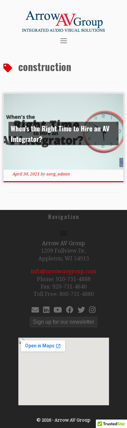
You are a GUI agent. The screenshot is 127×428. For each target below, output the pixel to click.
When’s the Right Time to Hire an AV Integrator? (60, 133)
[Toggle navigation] (63, 40)
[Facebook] (69, 310)
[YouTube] (58, 310)
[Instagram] (92, 310)
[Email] (35, 310)
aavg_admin (58, 174)
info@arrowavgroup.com (63, 271)
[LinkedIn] (46, 310)
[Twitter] (81, 310)
